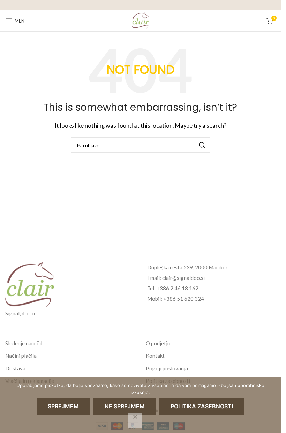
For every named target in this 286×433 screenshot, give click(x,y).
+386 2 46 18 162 (177, 288)
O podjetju (158, 343)
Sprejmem (63, 406)
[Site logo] (140, 20)
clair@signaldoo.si (183, 278)
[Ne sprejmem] (135, 420)
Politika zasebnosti (202, 406)
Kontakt (155, 356)
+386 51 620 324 (183, 299)
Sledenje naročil (23, 343)
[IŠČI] (202, 145)
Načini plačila (21, 356)
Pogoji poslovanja (167, 368)
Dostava (15, 368)
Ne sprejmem (125, 406)
